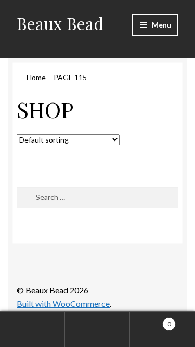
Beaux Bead (60, 23)
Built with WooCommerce (63, 304)
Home (36, 77)
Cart (150, 320)
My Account (32, 329)
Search (97, 329)
